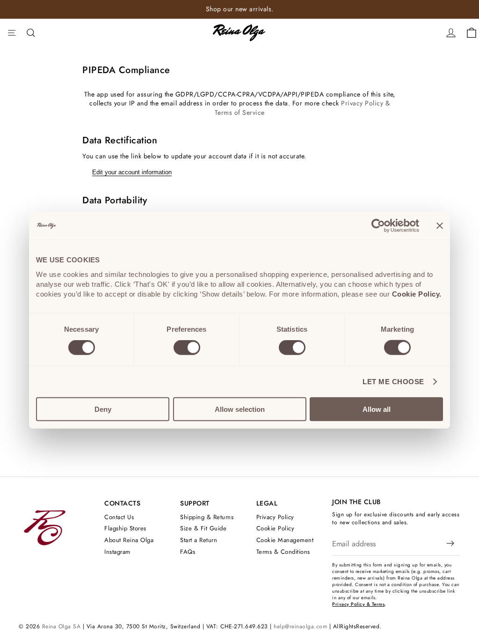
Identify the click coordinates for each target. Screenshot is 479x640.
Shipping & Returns (206, 517)
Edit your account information (132, 172)
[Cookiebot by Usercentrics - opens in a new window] (378, 226)
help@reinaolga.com (300, 626)
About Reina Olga (128, 540)
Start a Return (198, 540)
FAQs (187, 551)
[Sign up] (450, 544)
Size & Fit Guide (203, 528)
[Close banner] (439, 226)
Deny (102, 409)
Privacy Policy (275, 517)
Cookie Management (285, 540)
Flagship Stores (125, 528)
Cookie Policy (275, 528)
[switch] (187, 347)
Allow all (377, 409)
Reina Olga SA (61, 626)
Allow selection (240, 409)
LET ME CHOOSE (393, 382)
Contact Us (119, 517)
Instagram (117, 551)
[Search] (31, 32)
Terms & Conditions (283, 551)
